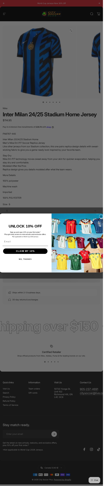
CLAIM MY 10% (25, 251)
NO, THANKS (25, 259)
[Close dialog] (101, 216)
